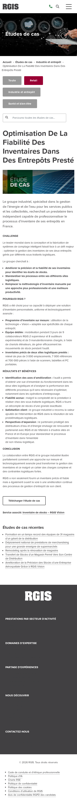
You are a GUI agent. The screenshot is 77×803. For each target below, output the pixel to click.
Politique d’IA (15, 776)
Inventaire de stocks (19, 649)
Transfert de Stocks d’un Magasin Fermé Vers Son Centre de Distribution (38, 557)
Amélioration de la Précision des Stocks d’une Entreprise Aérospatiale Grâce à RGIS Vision (38, 565)
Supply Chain (15, 653)
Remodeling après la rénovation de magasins (31, 550)
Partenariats (15, 722)
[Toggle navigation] (69, 7)
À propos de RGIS (19, 702)
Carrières (13, 714)
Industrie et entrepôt (48, 62)
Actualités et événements (22, 673)
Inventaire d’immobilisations (24, 657)
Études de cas (23, 62)
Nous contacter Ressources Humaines (30, 742)
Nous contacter (17, 738)
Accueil (7, 62)
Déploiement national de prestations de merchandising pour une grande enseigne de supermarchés (37, 545)
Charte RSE (14, 780)
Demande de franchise (21, 746)
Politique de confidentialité (22, 784)
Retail (33, 80)
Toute (12, 80)
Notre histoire (16, 706)
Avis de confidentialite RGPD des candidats (32, 795)
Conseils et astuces (19, 678)
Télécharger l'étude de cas (24, 501)
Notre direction (16, 710)
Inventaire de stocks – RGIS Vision (43, 512)
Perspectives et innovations (24, 681)
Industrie (13, 633)
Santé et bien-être (19, 104)
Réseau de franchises (20, 718)
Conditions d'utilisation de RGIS (25, 791)
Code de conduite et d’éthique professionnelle (34, 772)
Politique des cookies (20, 787)
